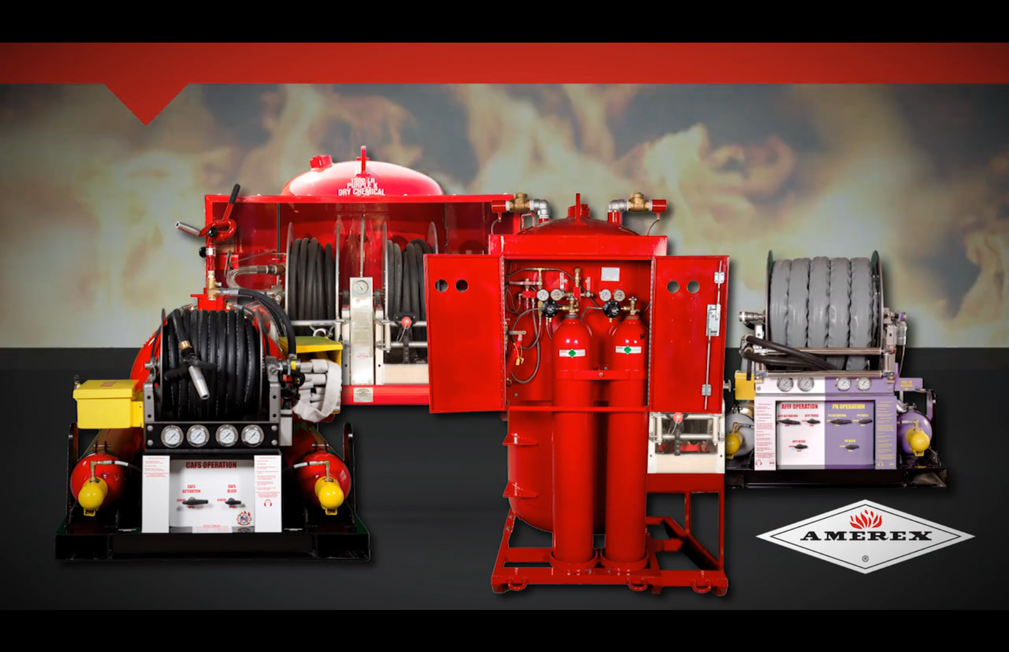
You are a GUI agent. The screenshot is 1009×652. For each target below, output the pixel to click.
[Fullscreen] (994, 639)
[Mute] (933, 639)
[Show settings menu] (963, 639)
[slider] (493, 639)
